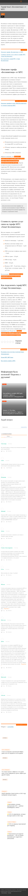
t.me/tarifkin (10, 726)
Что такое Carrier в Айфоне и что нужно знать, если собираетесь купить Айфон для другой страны (14, 773)
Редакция (9, 892)
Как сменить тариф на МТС (8, 360)
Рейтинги (9, 802)
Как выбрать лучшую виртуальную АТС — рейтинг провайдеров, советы (15, 806)
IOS (3, 749)
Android (9, 821)
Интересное (7, 749)
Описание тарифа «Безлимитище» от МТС (12, 52)
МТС (3, 16)
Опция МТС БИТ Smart (7, 357)
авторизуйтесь (24, 427)
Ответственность (4, 892)
